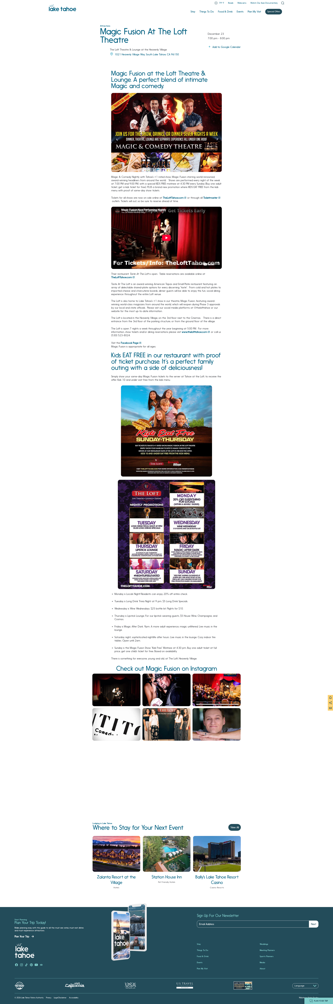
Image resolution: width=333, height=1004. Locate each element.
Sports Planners (267, 956)
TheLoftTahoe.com (173, 197)
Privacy (48, 998)
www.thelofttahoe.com (194, 331)
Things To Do (206, 11)
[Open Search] (282, 3)
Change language (299, 990)
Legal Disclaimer (60, 998)
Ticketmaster (210, 197)
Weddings (264, 944)
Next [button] (313, 924)
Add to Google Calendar (226, 47)
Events (240, 11)
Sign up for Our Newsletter (218, 915)
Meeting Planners (267, 950)
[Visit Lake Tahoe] (62, 8)
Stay (193, 11)
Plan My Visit (254, 11)
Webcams (241, 3)
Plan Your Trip (22, 936)
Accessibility (73, 998)
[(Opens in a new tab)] (116, 690)
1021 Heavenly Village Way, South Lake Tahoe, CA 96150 (147, 54)
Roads (230, 3)
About (262, 969)
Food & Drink (225, 11)
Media (262, 962)
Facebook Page (130, 342)
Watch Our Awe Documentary (264, 3)
